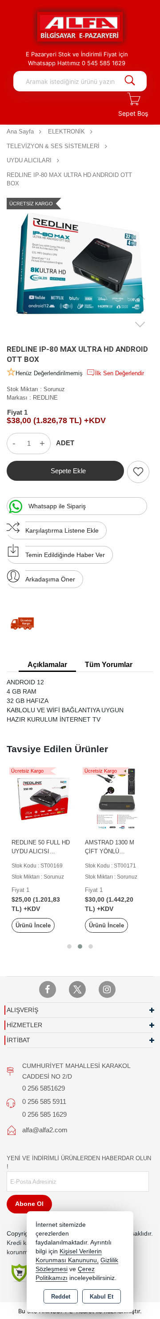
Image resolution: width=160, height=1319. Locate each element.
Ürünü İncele (33, 925)
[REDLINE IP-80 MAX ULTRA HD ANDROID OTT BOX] (80, 264)
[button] (69, 946)
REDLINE (45, 397)
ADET (65, 443)
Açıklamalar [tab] (47, 664)
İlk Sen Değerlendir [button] (119, 373)
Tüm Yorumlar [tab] (108, 664)
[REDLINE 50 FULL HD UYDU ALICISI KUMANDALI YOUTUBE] (43, 798)
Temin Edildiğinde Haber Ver (65, 554)
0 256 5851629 (43, 1088)
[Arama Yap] (130, 81)
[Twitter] (77, 989)
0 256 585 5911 (44, 1101)
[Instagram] (107, 989)
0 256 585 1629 (44, 1114)
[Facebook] (48, 989)
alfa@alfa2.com (45, 1130)
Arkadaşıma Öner (50, 579)
